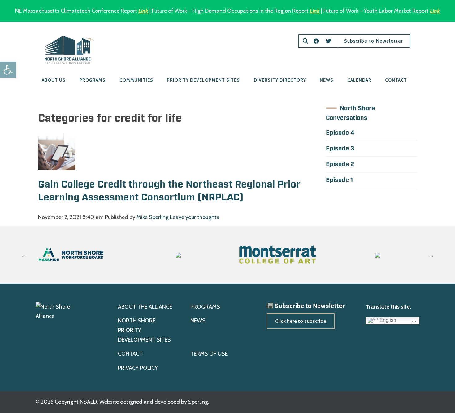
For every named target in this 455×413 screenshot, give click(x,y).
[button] (8, 70)
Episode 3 (340, 149)
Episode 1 (339, 180)
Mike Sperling (152, 217)
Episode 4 (340, 133)
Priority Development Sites (203, 80)
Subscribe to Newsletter (373, 41)
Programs (92, 80)
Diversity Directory (280, 80)
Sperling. (198, 401)
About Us (54, 80)
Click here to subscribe (300, 321)
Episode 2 (340, 164)
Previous (24, 255)
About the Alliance (145, 306)
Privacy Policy (138, 368)
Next (431, 255)
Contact (396, 80)
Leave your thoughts (194, 217)
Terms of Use (209, 353)
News (326, 80)
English (387, 320)
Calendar (359, 80)
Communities (136, 80)
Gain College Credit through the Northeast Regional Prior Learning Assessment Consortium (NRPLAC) (169, 191)
